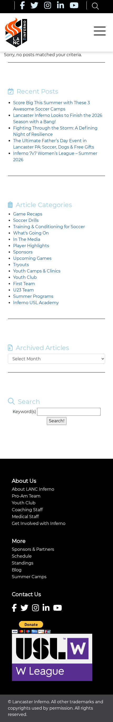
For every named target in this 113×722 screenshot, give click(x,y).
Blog (17, 569)
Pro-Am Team (26, 496)
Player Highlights (31, 245)
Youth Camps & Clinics (36, 271)
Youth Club (25, 277)
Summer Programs (33, 296)
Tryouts (21, 264)
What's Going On (31, 233)
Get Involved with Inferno (38, 523)
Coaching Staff (27, 509)
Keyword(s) (24, 411)
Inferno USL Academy (36, 302)
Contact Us (26, 594)
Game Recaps (27, 214)
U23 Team (23, 290)
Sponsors (23, 252)
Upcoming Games (32, 258)
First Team (24, 283)
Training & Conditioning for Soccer (49, 226)
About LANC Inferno (33, 489)
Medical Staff (25, 516)
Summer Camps (29, 576)
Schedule (22, 556)
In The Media (26, 239)
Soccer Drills (26, 220)
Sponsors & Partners (33, 549)
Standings (22, 563)
